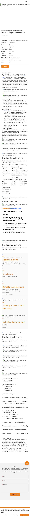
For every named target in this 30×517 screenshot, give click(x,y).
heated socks (15, 208)
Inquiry (5, 66)
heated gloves (7, 110)
